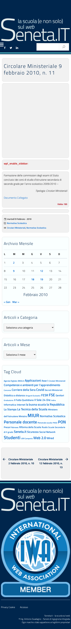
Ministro (23, 416)
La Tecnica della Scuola (32, 409)
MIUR (33, 415)
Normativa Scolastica (17, 223)
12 (41, 271)
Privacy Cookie (8, 607)
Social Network (47, 432)
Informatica (10, 405)
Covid (40, 389)
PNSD (55, 422)
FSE (52, 395)
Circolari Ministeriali (16, 227)
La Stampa (10, 409)
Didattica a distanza (14, 395)
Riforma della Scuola (30, 427)
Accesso (24, 607)
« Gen (7, 302)
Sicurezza (33, 432)
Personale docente (20, 422)
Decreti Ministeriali (53, 390)
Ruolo (45, 427)
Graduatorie (8, 400)
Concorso (7, 390)
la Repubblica (56, 404)
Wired (50, 438)
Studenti (12, 437)
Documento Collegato (16, 198)
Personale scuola (45, 422)
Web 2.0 (39, 438)
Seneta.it (20, 431)
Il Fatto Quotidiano (24, 400)
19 (41, 279)
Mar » (15, 302)
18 (32, 279)
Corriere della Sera (24, 389)
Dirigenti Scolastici (33, 395)
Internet (21, 405)
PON (62, 422)
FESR (44, 395)
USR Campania (27, 438)
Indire (53, 400)
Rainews (14, 427)
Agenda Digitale (10, 380)
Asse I (45, 381)
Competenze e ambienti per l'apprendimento (32, 385)
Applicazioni (33, 380)
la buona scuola (36, 404)
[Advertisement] (35, 120)
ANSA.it (21, 380)
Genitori (60, 395)
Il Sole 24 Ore (42, 400)
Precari (7, 427)
